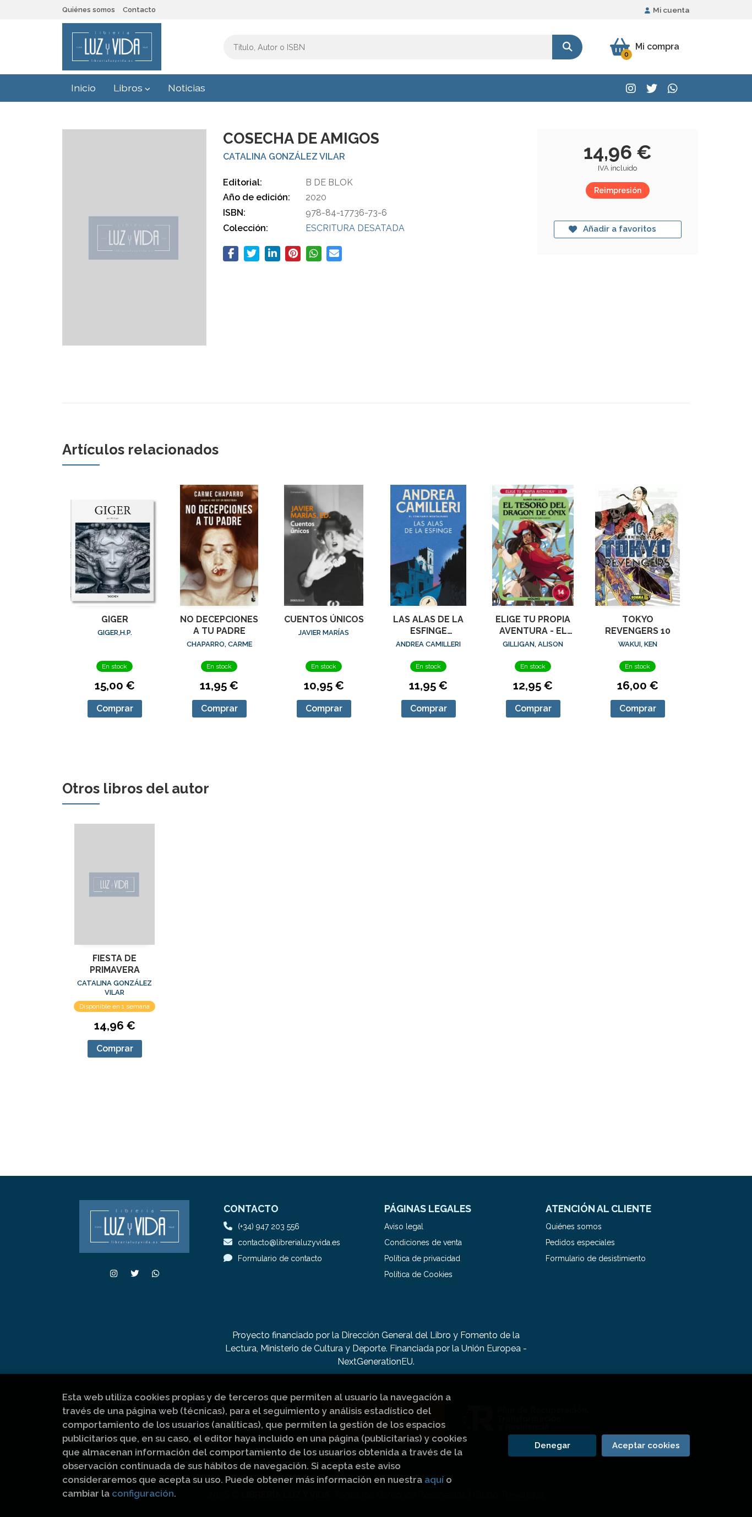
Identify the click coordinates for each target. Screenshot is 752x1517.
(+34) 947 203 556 (268, 1226)
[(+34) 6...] (672, 88)
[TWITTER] (651, 88)
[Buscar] (567, 47)
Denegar (552, 1445)
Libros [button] (129, 88)
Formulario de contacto (280, 1258)
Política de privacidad (422, 1258)
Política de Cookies (418, 1274)
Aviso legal (403, 1226)
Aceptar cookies (646, 1445)
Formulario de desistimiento (596, 1258)
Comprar (114, 708)
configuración (143, 1493)
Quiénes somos (88, 10)
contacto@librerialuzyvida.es (289, 1242)
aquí (434, 1479)
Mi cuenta (671, 10)
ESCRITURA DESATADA (355, 228)
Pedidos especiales (580, 1242)
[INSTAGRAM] (631, 88)
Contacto (139, 10)
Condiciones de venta (423, 1242)
